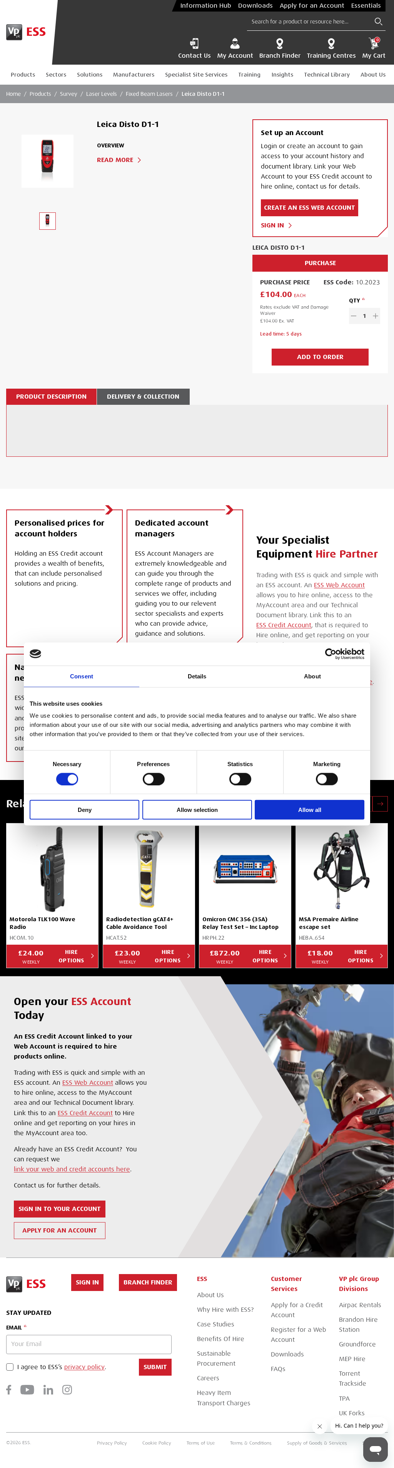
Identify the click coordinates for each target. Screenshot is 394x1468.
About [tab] (312, 676)
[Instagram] (67, 1390)
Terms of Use (201, 1443)
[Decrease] (353, 316)
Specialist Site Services (196, 75)
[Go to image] (47, 221)
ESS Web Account (339, 585)
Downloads (255, 5)
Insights (282, 75)
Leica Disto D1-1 (203, 94)
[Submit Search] (378, 21)
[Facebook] (8, 1390)
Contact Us (194, 55)
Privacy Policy (112, 1443)
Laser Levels (101, 94)
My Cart (374, 48)
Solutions (89, 75)
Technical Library (327, 75)
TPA (344, 1398)
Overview (110, 145)
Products (23, 75)
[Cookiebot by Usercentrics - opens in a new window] (330, 654)
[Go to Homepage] (29, 32)
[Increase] (375, 316)
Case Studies (215, 1324)
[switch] (154, 779)
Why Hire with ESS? (225, 1309)
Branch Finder (280, 55)
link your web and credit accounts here (72, 1169)
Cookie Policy (156, 1443)
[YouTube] (27, 1390)
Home (13, 94)
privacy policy (84, 1367)
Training (249, 75)
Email (14, 1327)
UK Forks (352, 1413)
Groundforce (357, 1344)
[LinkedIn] (48, 1390)
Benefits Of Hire (220, 1339)
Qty (354, 300)
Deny (85, 810)
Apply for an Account (312, 5)
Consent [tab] (81, 676)
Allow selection (197, 810)
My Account (235, 55)
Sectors (56, 75)
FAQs (278, 1369)
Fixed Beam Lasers (149, 94)
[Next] (380, 804)
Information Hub (205, 5)
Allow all (309, 810)
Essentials (366, 5)
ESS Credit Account (283, 625)
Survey (68, 94)
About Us (373, 75)
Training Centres (331, 55)
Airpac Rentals (360, 1305)
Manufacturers (133, 75)
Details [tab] (197, 676)
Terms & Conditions (251, 1443)
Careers (208, 1378)
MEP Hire (352, 1359)
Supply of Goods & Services (317, 1443)
